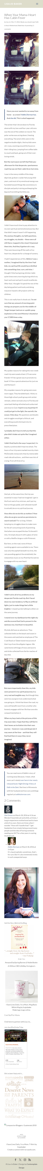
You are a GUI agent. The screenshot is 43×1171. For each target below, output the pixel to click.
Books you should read (28, 22)
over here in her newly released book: (22, 783)
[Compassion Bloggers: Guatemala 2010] (20, 1125)
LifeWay (23, 966)
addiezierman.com (23, 794)
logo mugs (21, 1010)
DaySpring (15, 962)
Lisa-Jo (8, 22)
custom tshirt (19, 1150)
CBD (17, 966)
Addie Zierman (13, 847)
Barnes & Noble (26, 962)
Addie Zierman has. (28, 115)
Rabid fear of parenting (25, 25)
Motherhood (13, 25)
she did (13, 118)
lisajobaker (27, 1007)
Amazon (8, 962)
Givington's (30, 966)
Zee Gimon (8, 815)
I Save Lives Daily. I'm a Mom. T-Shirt (20, 1144)
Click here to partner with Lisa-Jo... (17, 1022)
